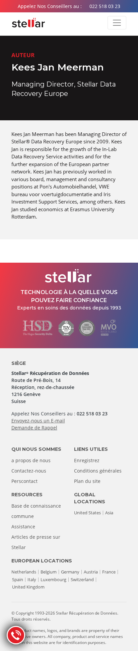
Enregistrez (86, 460)
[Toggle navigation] (117, 22)
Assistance (23, 526)
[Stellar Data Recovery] (28, 23)
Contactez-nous (28, 471)
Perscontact (24, 481)
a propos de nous (31, 460)
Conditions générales (98, 471)
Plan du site (87, 481)
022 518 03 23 (104, 6)
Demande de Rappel (34, 427)
